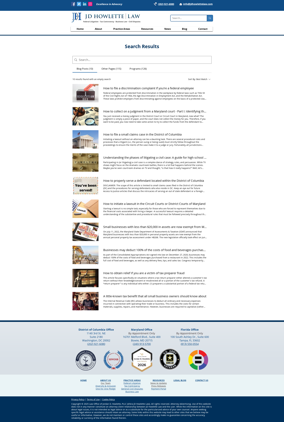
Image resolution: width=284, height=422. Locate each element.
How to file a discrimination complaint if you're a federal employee (148, 88)
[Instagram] (90, 4)
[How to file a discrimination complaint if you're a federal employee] (85, 93)
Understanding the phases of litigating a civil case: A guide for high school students (155, 158)
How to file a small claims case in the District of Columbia (142, 134)
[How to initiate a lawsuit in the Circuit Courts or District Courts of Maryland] (85, 209)
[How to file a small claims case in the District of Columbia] (85, 139)
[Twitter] (79, 4)
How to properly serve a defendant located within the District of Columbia (153, 181)
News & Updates (158, 383)
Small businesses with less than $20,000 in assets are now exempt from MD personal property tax (155, 227)
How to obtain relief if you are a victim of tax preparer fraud (143, 273)
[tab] (84, 69)
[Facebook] (73, 4)
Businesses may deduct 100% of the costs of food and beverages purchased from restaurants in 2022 (155, 250)
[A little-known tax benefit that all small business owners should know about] (85, 301)
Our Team (105, 383)
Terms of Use (93, 399)
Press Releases (158, 386)
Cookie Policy (108, 399)
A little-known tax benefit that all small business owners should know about (154, 296)
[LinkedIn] (85, 4)
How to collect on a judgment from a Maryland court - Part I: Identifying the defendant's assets (155, 111)
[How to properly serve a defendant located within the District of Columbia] (85, 185)
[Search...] (210, 18)
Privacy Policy (77, 399)
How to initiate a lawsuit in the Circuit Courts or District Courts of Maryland (154, 204)
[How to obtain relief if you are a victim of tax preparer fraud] (85, 278)
